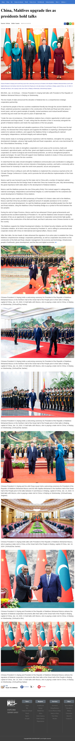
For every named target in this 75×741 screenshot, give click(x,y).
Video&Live (69, 708)
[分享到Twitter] (68, 24)
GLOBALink (41, 2)
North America (41, 716)
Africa (40, 713)
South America (41, 718)
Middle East (40, 711)
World (26, 2)
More (57, 2)
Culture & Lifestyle (18, 2)
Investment (55, 705)
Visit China (55, 716)
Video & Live (33, 2)
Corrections (69, 713)
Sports (27, 716)
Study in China (55, 713)
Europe (40, 708)
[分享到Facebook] (65, 24)
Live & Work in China (55, 711)
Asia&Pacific (40, 705)
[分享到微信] (70, 24)
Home (3, 2)
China (7, 2)
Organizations (40, 721)
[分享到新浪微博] (73, 24)
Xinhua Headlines (50, 2)
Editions (63, 2)
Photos (69, 711)
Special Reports (69, 705)
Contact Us (69, 718)
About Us (69, 716)
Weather (55, 718)
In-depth (27, 718)
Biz (12, 2)
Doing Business (55, 708)
